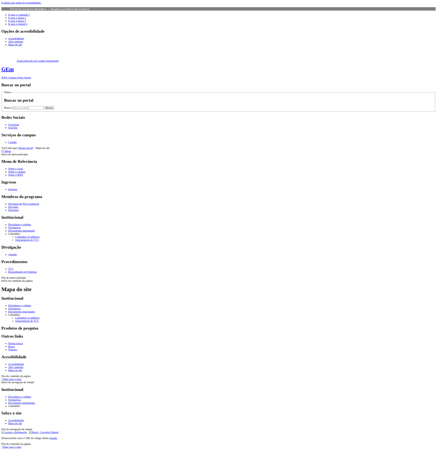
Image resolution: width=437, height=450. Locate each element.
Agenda (12, 254)
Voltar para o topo (11, 379)
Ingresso (12, 189)
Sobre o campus (16, 171)
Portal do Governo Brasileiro (28, 9)
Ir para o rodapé (17, 24)
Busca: (8, 107)
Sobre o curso (15, 168)
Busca (11, 346)
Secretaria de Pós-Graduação (23, 203)
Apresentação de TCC (27, 239)
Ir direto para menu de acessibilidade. (21, 2)
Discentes (13, 210)
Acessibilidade (16, 38)
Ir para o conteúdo (19, 14)
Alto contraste (15, 41)
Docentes (13, 207)
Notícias (12, 349)
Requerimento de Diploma (22, 271)
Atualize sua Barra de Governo (70, 9)
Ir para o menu (17, 17)
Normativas (14, 227)
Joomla (53, 438)
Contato (12, 142)
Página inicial (25, 148)
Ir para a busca (17, 20)
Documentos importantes (21, 230)
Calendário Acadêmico (27, 236)
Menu (7, 151)
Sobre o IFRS (15, 174)
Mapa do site (15, 44)
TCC (11, 268)
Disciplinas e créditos (19, 224)
